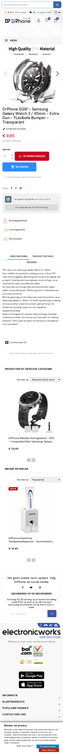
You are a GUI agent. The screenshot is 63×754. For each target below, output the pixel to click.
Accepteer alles (48, 746)
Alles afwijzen (49, 750)
